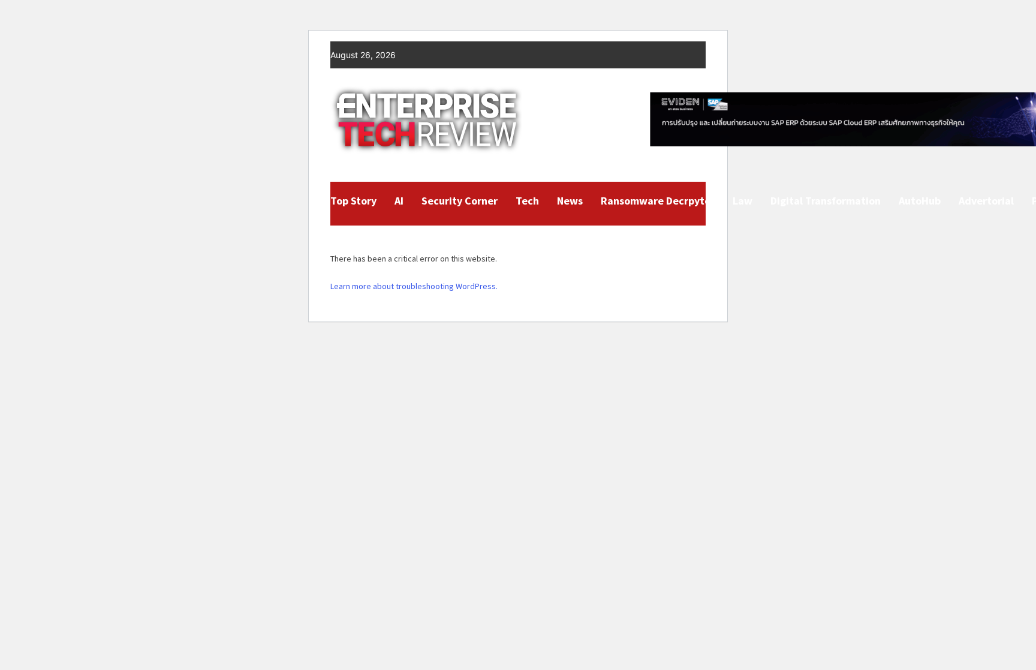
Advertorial (986, 201)
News (570, 201)
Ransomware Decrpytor (658, 201)
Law (742, 201)
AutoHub (920, 201)
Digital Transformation (825, 201)
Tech (527, 201)
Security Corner (459, 201)
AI (398, 201)
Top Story (353, 201)
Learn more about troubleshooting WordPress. (414, 286)
